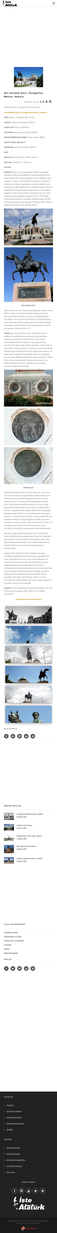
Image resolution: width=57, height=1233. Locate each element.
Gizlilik (10, 1129)
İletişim (10, 1105)
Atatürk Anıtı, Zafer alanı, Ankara (29, 836)
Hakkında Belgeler (11, 953)
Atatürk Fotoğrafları (16, 1160)
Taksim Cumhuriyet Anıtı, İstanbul (30, 858)
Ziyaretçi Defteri (14, 1111)
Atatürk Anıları (13, 1154)
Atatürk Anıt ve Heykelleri (14, 941)
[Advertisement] (28, 34)
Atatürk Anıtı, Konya (24, 825)
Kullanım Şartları (14, 1117)
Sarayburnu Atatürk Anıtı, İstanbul (30, 814)
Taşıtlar (7, 949)
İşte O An (11, 1172)
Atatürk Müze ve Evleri (13, 936)
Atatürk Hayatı (13, 1148)
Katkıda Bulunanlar (15, 1123)
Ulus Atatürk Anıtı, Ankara (26, 846)
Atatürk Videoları (14, 1166)
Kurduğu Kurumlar (11, 932)
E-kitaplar (7, 945)
